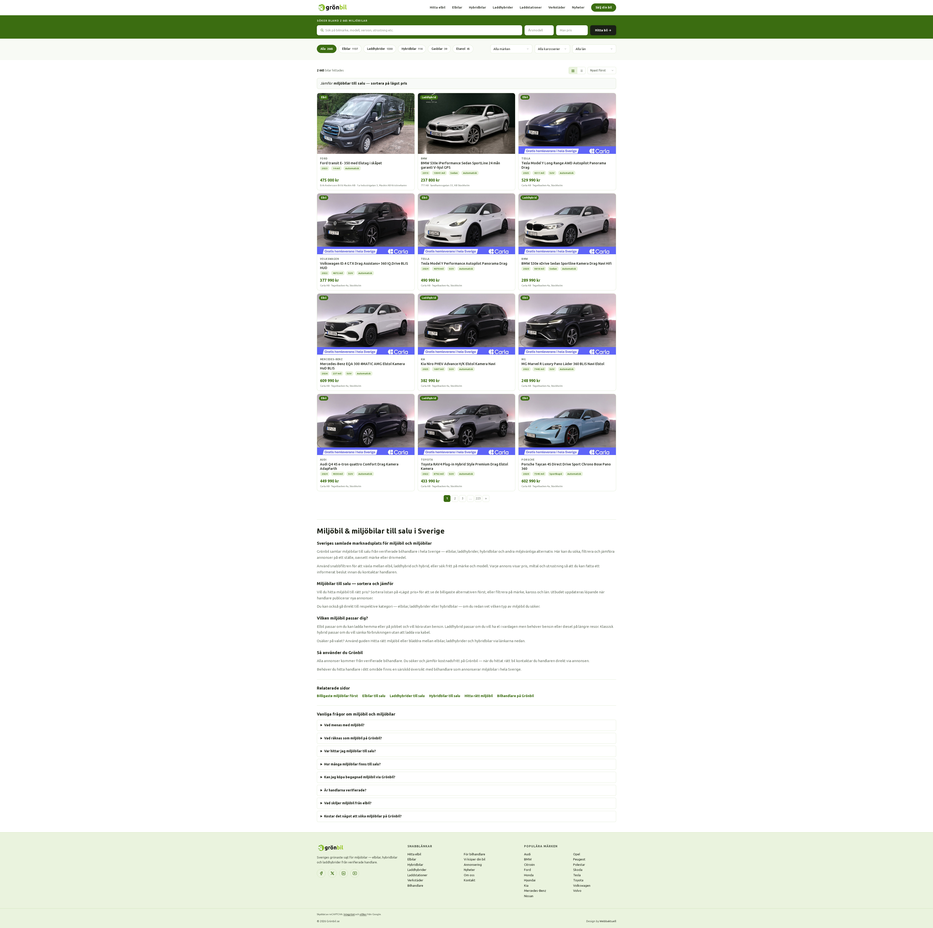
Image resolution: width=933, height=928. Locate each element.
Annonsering (473, 864)
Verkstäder (556, 7)
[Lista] (581, 70)
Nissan (528, 896)
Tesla (577, 875)
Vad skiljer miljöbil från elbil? (347, 803)
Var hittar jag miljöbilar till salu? (350, 751)
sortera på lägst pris (389, 83)
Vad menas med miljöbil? (344, 725)
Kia (526, 885)
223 (478, 498)
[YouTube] (354, 873)
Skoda (577, 869)
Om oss (469, 875)
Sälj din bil (604, 7)
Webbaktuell (608, 921)
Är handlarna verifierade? (345, 790)
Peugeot (579, 859)
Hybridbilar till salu (444, 696)
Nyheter (578, 7)
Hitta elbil (437, 7)
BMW (528, 859)
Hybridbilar (477, 7)
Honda (529, 875)
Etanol (463, 48)
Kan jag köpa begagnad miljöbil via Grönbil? (359, 777)
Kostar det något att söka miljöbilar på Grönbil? (363, 816)
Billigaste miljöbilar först (337, 696)
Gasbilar (439, 48)
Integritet (349, 914)
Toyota (578, 880)
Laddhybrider (503, 7)
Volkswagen (581, 885)
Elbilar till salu (373, 696)
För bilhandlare (474, 854)
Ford (527, 869)
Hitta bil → (603, 30)
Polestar (579, 864)
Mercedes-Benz (535, 890)
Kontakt (469, 880)
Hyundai (530, 880)
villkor (363, 914)
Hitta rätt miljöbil (479, 696)
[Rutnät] (573, 70)
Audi (527, 854)
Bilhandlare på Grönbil (515, 696)
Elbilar (457, 7)
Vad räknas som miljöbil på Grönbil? (353, 738)
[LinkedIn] (343, 873)
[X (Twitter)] (332, 873)
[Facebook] (321, 873)
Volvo (577, 890)
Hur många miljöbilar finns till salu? (352, 764)
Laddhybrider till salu (407, 696)
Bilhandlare (415, 885)
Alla (326, 48)
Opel (576, 854)
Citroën (529, 864)
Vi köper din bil (474, 859)
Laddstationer (531, 7)
